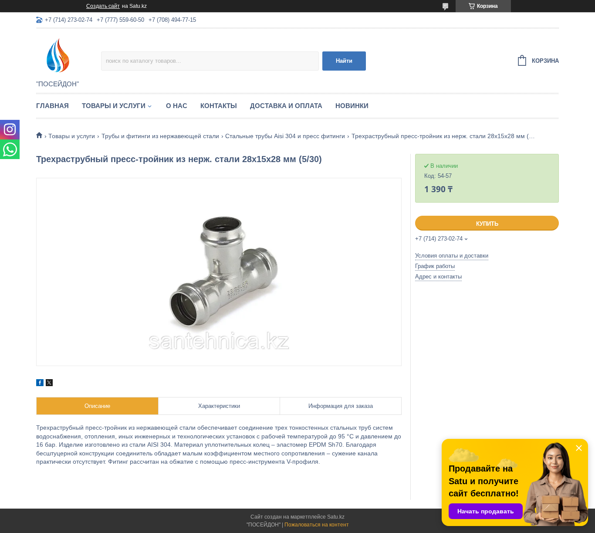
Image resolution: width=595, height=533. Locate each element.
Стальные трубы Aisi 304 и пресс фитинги (285, 135)
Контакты (218, 105)
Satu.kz (336, 517)
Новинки (351, 105)
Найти (344, 61)
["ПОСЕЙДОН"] (68, 55)
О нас (176, 105)
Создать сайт (103, 6)
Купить (487, 224)
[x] (49, 383)
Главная (52, 105)
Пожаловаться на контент (316, 525)
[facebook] (40, 383)
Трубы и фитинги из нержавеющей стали (160, 135)
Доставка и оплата (286, 105)
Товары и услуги (113, 105)
